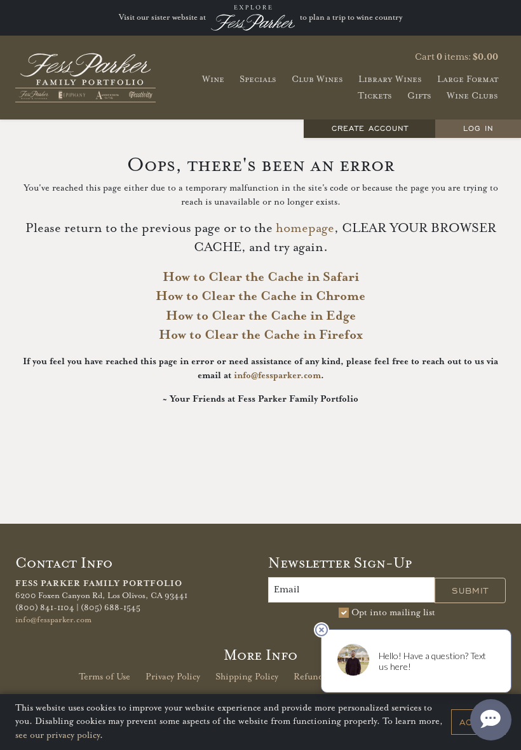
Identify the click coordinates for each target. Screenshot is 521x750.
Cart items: (456, 57)
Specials (258, 79)
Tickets (375, 95)
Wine (213, 79)
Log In (478, 128)
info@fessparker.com (277, 376)
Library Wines (390, 79)
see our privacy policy (57, 735)
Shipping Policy (246, 677)
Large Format (467, 79)
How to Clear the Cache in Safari (261, 277)
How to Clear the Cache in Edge (261, 316)
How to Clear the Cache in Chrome (260, 296)
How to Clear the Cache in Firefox (261, 335)
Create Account (370, 128)
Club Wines (317, 79)
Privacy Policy (172, 677)
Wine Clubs (472, 95)
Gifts (419, 95)
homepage (305, 228)
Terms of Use (104, 677)
